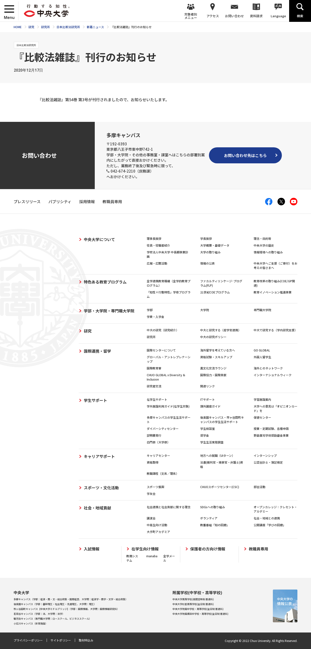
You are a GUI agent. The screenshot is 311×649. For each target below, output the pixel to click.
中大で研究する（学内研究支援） (275, 330)
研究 (88, 331)
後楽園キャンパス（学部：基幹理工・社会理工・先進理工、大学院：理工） (55, 604)
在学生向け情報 (145, 548)
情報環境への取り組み (268, 252)
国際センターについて (161, 350)
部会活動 (259, 487)
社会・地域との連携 (267, 518)
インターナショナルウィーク (273, 375)
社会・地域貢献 (97, 508)
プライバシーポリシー (28, 640)
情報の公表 (207, 263)
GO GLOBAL (262, 350)
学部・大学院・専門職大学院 (109, 311)
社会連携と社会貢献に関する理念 (168, 507)
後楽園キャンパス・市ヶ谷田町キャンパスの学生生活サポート (222, 419)
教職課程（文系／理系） (163, 473)
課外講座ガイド (210, 406)
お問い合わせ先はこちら (245, 155)
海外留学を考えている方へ (217, 350)
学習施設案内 (262, 399)
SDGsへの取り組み (212, 507)
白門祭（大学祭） (158, 442)
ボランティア (208, 518)
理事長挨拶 (154, 238)
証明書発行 (154, 435)
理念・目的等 (262, 238)
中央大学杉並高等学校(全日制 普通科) (193, 604)
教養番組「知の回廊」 (214, 525)
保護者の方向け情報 (207, 548)
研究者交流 (154, 386)
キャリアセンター (158, 455)
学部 (150, 310)
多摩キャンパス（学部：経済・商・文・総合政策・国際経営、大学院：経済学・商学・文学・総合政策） (71, 599)
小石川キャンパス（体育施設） (31, 623)
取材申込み (86, 640)
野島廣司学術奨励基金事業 (271, 435)
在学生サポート (157, 399)
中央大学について (99, 239)
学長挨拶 (206, 238)
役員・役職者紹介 (158, 245)
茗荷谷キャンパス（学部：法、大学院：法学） (39, 614)
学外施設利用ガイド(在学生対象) (168, 406)
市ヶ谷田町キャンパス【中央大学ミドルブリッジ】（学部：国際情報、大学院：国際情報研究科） (66, 609)
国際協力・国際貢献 (213, 375)
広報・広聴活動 (157, 263)
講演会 (151, 518)
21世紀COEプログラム (215, 292)
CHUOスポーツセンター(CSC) (219, 487)
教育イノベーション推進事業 (273, 292)
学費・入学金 (155, 317)
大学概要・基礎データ (214, 245)
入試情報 (91, 548)
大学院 (204, 310)
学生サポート (95, 400)
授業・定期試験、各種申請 (271, 428)
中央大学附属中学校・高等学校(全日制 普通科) (198, 609)
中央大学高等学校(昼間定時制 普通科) (193, 599)
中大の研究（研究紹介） (163, 330)
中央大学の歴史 (264, 245)
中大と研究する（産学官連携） (220, 330)
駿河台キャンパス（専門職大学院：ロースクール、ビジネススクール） (52, 618)
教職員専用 (258, 548)
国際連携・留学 (97, 351)
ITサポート (207, 399)
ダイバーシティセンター (163, 428)
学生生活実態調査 (212, 442)
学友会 (151, 493)
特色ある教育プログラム (105, 282)
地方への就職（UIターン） (217, 455)
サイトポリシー (61, 640)
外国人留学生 (262, 357)
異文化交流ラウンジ (213, 368)
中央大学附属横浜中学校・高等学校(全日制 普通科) (200, 614)
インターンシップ (265, 455)
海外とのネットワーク (268, 368)
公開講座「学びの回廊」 (270, 525)
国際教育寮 (154, 368)
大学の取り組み (210, 252)
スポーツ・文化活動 (101, 488)
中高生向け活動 (157, 525)
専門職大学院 (262, 310)
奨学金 (204, 435)
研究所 (151, 337)
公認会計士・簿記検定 (268, 462)
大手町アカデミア (158, 532)
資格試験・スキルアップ (216, 357)
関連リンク (207, 386)
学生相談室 (207, 428)
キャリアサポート (99, 456)
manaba (151, 556)
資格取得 (152, 462)
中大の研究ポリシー (213, 337)
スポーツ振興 (155, 487)
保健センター (262, 417)
